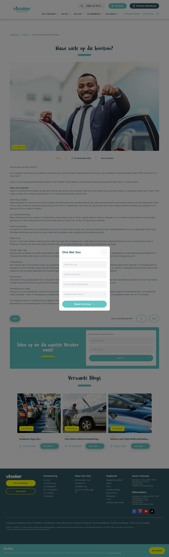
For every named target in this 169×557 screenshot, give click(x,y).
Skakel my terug (82, 304)
